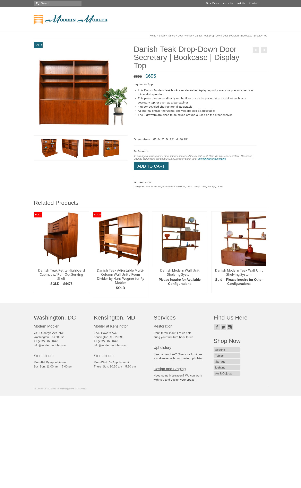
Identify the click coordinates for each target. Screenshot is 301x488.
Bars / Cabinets (153, 186)
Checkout (253, 3)
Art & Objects (223, 373)
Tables (219, 186)
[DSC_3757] (80, 88)
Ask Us (240, 3)
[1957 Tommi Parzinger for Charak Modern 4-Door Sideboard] (264, 50)
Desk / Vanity (193, 186)
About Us (227, 3)
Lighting (220, 367)
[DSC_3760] (70, 147)
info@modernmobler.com (212, 158)
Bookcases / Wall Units (173, 186)
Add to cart (151, 166)
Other (203, 186)
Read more (61, 290)
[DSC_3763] (111, 147)
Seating (220, 349)
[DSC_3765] (50, 147)
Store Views (211, 3)
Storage (211, 186)
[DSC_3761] (91, 147)
